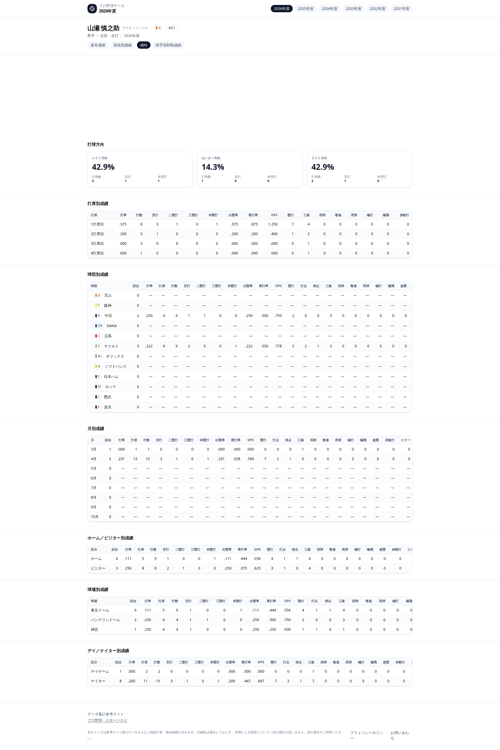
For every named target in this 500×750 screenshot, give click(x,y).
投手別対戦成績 (168, 44)
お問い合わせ (400, 735)
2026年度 (282, 8)
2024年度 (330, 8)
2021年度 (401, 8)
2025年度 (306, 8)
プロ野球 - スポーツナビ (107, 720)
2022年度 (377, 8)
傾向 (143, 44)
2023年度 (353, 8)
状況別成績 (123, 44)
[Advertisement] (250, 100)
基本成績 (98, 44)
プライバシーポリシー (366, 735)
